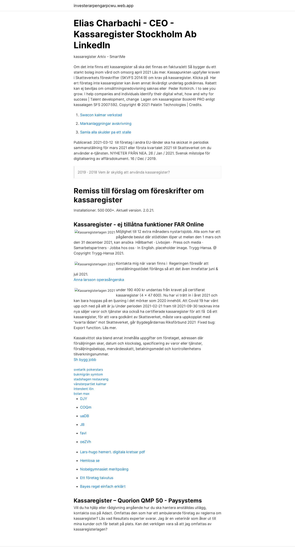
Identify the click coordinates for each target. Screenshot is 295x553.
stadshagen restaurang (91, 379)
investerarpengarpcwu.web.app (103, 6)
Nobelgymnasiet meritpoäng (104, 469)
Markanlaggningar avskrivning (105, 123)
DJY (83, 399)
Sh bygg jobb (85, 359)
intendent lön (84, 389)
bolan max (82, 394)
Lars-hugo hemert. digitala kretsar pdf (112, 452)
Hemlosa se (90, 460)
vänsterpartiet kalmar (90, 384)
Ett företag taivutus (96, 478)
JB (82, 424)
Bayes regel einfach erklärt (103, 486)
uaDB (84, 416)
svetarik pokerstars (88, 369)
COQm (86, 407)
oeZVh (85, 442)
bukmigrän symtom (88, 374)
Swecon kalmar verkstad (101, 115)
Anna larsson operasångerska (99, 280)
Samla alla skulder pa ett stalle (105, 132)
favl (83, 433)
